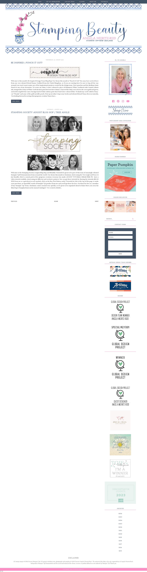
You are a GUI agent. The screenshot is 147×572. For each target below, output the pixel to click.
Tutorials (104, 1)
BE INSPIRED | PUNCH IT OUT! (27, 63)
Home (56, 201)
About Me (92, 1)
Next (97, 201)
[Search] (133, 219)
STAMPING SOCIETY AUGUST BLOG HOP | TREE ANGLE (40, 112)
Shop (39, 1)
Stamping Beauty (78, 569)
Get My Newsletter (53, 1)
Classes (82, 1)
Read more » (16, 101)
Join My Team (69, 1)
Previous (14, 201)
